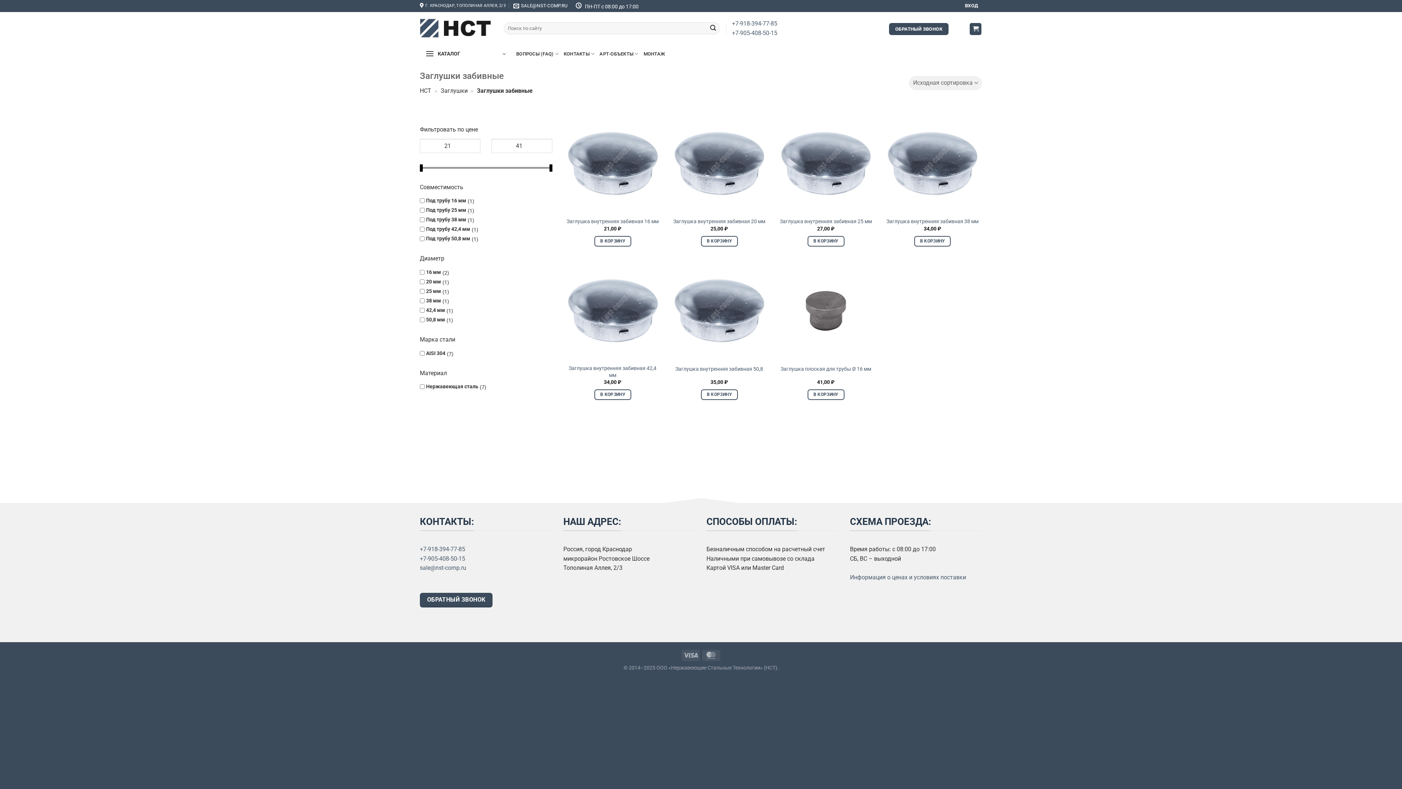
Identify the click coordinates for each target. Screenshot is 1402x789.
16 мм (433, 272)
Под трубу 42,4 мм (448, 229)
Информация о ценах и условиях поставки (908, 577)
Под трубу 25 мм (446, 210)
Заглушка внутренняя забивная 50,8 (719, 369)
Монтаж (654, 54)
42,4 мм (435, 310)
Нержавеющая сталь (452, 386)
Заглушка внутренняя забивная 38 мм (932, 221)
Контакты (577, 54)
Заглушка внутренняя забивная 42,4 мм (612, 371)
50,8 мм (435, 320)
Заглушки (454, 90)
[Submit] (713, 28)
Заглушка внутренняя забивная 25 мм (826, 221)
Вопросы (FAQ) (534, 54)
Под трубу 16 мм (446, 201)
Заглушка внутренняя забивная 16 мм (613, 221)
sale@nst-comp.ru (443, 567)
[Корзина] (975, 29)
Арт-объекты (616, 54)
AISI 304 (435, 353)
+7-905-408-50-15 (754, 33)
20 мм (433, 281)
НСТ (425, 90)
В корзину (612, 241)
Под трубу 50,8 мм (448, 239)
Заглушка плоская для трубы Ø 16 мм (826, 369)
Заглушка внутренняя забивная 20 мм (719, 221)
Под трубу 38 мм (446, 220)
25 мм (433, 291)
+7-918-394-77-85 (754, 23)
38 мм (433, 300)
